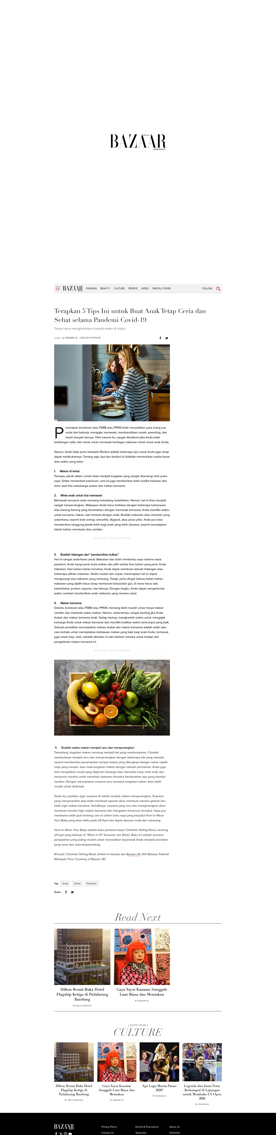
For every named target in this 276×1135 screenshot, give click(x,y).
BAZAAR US (143, 1001)
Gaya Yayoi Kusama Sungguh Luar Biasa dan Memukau (141, 992)
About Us (174, 1126)
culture (119, 288)
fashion (91, 288)
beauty (105, 288)
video (145, 288)
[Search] (218, 289)
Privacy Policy (109, 1126)
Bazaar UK (133, 854)
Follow (207, 288)
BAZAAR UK (72, 337)
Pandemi (91, 883)
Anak (65, 883)
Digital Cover (162, 288)
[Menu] (58, 289)
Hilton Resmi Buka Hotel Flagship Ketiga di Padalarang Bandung (82, 995)
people (132, 288)
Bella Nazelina (84, 1006)
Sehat (77, 883)
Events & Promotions (146, 1126)
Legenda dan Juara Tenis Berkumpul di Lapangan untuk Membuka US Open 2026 (202, 1092)
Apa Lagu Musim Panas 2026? (159, 1088)
